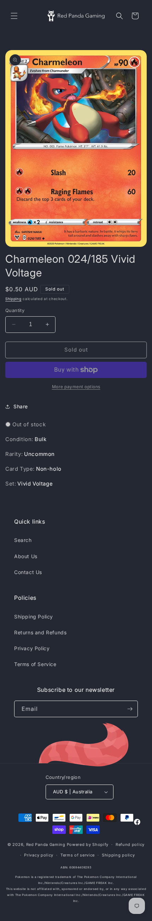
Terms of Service (35, 664)
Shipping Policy (33, 617)
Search (23, 540)
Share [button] (20, 406)
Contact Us (28, 572)
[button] (14, 16)
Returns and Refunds (40, 632)
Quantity (14, 310)
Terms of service (77, 855)
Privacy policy (38, 855)
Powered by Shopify (88, 844)
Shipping (13, 299)
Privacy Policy (31, 648)
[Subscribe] (130, 709)
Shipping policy (118, 855)
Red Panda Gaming (45, 844)
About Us (25, 556)
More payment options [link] (76, 386)
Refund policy (130, 844)
